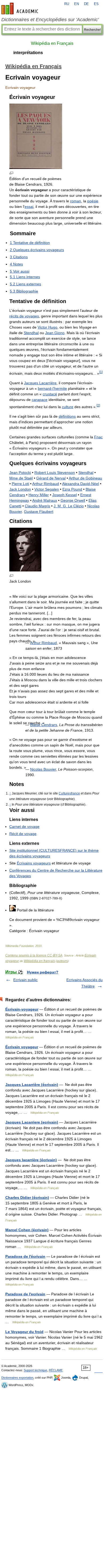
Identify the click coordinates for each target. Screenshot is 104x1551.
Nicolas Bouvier (43, 769)
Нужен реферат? (42, 972)
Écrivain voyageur (21, 1047)
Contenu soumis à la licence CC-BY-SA (33, 955)
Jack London (20, 489)
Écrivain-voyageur (21, 1009)
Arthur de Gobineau (85, 478)
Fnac (98, 437)
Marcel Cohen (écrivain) (27, 1230)
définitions (67, 416)
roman (75, 201)
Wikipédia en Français (52, 43)
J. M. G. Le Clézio (69, 506)
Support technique (35, 1370)
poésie (92, 201)
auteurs (62, 961)
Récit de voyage (23, 834)
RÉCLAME (56, 1370)
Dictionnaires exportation (17, 1377)
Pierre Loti (20, 484)
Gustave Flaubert (38, 511)
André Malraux (44, 500)
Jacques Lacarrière (40, 383)
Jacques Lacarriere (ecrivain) (31, 1122)
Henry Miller (39, 495)
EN (76, 4)
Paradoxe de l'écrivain (25, 1256)
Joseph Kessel (64, 495)
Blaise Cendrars (43, 725)
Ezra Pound (72, 489)
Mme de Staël (21, 478)
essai (29, 206)
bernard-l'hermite (52, 388)
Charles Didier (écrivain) (27, 1197)
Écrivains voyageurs (34, 863)
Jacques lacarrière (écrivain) (31, 1160)
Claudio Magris (37, 506)
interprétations (28, 52)
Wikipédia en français (39, 961)
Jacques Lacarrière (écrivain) (31, 1084)
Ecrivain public (25, 980)
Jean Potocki (20, 472)
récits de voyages (24, 316)
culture (67, 407)
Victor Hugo (47, 327)
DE (86, 4)
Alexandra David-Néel (80, 484)
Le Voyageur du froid (24, 1332)
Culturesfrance (69, 793)
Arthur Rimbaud (45, 484)
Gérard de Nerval (51, 478)
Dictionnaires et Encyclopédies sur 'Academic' (50, 19)
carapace (39, 399)
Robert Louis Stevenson (54, 472)
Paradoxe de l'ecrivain (25, 1294)
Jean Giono (55, 333)
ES (96, 4)
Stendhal (31, 333)
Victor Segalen (46, 489)
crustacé (50, 394)
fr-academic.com (20, 8)
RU (66, 4)
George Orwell (73, 500)
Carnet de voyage (24, 826)
